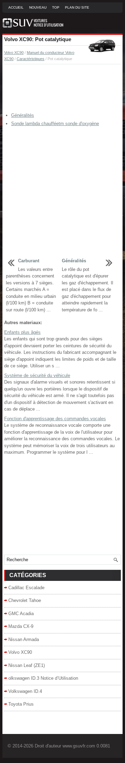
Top (55, 7)
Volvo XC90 (14, 52)
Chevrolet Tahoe (24, 600)
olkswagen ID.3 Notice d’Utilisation (43, 678)
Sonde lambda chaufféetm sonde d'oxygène (55, 123)
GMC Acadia (21, 613)
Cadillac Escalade (26, 587)
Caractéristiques (30, 59)
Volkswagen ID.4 (25, 691)
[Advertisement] (62, 88)
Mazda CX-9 (20, 626)
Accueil (16, 7)
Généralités (22, 115)
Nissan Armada (23, 639)
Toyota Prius (21, 704)
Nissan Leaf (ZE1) (26, 665)
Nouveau (38, 7)
